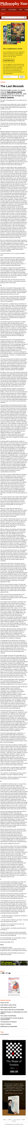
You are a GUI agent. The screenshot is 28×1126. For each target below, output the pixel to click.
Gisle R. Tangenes (7, 97)
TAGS (20, 9)
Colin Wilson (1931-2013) (8, 1005)
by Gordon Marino (11, 1018)
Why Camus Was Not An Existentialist (12, 1009)
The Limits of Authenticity (8, 1016)
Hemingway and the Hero (8, 1007)
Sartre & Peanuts (5, 1024)
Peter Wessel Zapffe (14, 92)
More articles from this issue (14, 995)
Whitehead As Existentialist (8, 1026)
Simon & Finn (4, 1002)
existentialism (4, 1034)
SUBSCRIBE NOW (8, 60)
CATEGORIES (12, 9)
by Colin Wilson (13, 1012)
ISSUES (3, 9)
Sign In (3, 13)
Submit (21, 76)
